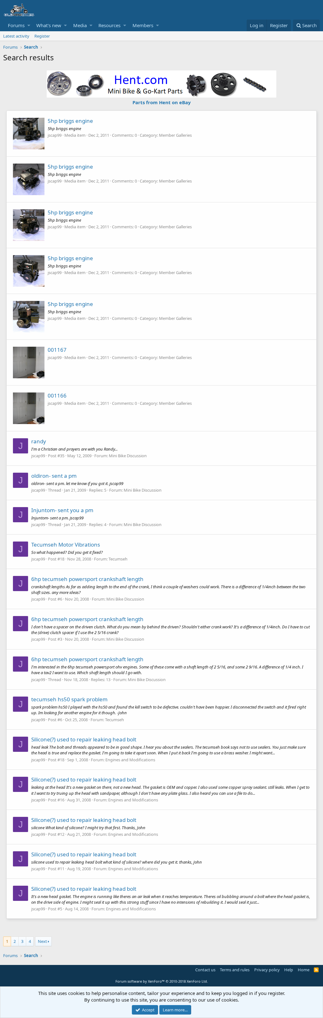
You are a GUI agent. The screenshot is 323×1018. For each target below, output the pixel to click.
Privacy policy (267, 970)
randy (38, 441)
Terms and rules (235, 970)
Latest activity (16, 36)
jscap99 (55, 135)
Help (288, 970)
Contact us (205, 970)
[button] (29, 25)
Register (42, 36)
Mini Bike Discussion (128, 455)
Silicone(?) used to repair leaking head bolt (83, 739)
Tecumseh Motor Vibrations (65, 544)
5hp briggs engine (70, 120)
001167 (57, 349)
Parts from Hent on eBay (161, 102)
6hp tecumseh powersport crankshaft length (87, 579)
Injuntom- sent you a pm (62, 510)
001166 (57, 395)
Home (303, 970)
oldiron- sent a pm (54, 475)
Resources (109, 25)
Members (142, 25)
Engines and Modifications (130, 760)
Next (42, 941)
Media (80, 25)
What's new (48, 25)
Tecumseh (118, 559)
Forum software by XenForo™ (161, 981)
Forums (16, 25)
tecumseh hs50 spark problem (69, 699)
